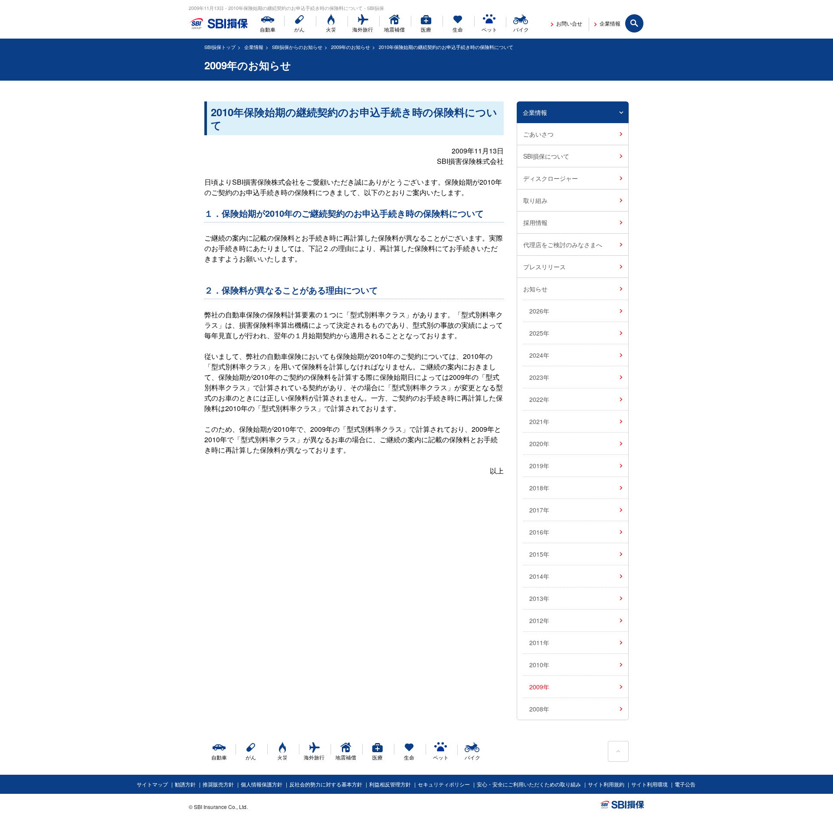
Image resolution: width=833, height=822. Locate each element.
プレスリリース (544, 266)
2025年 (539, 333)
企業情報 (253, 46)
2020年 (539, 443)
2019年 (539, 465)
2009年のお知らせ (350, 46)
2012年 (539, 620)
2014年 (539, 576)
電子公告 (685, 784)
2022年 (539, 399)
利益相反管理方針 (390, 784)
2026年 (539, 311)
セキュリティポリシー (444, 784)
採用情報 (535, 222)
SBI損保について (546, 156)
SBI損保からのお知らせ (297, 46)
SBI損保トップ (220, 46)
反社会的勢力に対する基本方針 (325, 784)
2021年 (539, 421)
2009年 (539, 686)
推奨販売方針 (218, 784)
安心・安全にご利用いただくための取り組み (529, 784)
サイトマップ (152, 784)
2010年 (539, 664)
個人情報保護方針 (261, 784)
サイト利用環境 (649, 784)
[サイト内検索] (634, 23)
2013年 (539, 598)
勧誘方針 (185, 784)
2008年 (539, 709)
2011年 (539, 642)
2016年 (539, 532)
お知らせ (535, 288)
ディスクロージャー (550, 178)
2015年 (539, 554)
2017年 (539, 510)
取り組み (535, 200)
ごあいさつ (538, 134)
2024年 (539, 355)
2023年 (539, 377)
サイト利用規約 (606, 784)
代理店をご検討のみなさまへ (562, 244)
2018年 (539, 487)
